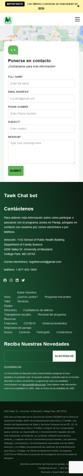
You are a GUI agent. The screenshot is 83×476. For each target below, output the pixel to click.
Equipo (8, 305)
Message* (14, 137)
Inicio (7, 296)
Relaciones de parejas (17, 327)
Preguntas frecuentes (58, 296)
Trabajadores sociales (17, 314)
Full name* (15, 76)
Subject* (14, 122)
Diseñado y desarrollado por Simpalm (59, 472)
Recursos (10, 319)
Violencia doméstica (54, 323)
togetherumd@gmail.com (45, 261)
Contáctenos (64, 332)
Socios (8, 332)
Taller (7, 301)
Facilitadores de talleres (38, 310)
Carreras (24, 332)
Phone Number (18, 107)
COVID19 (29, 323)
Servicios (22, 301)
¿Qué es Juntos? (27, 296)
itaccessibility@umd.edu (34, 384)
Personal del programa (52, 314)
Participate (43, 332)
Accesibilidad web (12, 366)
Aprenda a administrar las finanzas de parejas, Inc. (45, 464)
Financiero (10, 323)
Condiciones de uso (47, 468)
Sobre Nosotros (26, 292)
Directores (10, 310)
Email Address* (18, 91)
